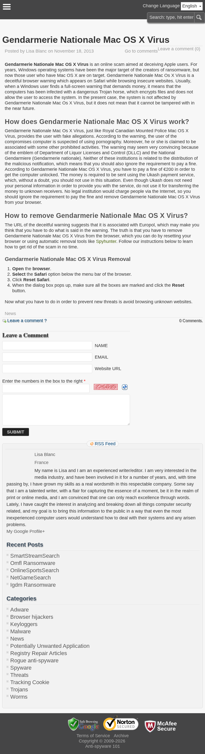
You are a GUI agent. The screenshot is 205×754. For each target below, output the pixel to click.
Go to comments (141, 51)
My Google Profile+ (25, 531)
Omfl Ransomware (32, 563)
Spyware (21, 668)
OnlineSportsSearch (34, 570)
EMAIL (101, 356)
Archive (121, 735)
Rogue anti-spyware (34, 660)
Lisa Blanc (36, 51)
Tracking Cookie (29, 682)
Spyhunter (106, 241)
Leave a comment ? (27, 320)
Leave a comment (176, 48)
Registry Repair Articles (38, 653)
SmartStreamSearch (35, 556)
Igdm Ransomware (33, 585)
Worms (19, 697)
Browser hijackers (31, 617)
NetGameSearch (30, 577)
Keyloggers (24, 624)
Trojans (19, 689)
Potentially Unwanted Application (50, 646)
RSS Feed (105, 443)
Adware (19, 610)
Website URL (108, 368)
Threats (19, 675)
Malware (20, 631)
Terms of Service (93, 735)
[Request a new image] (125, 387)
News (10, 313)
